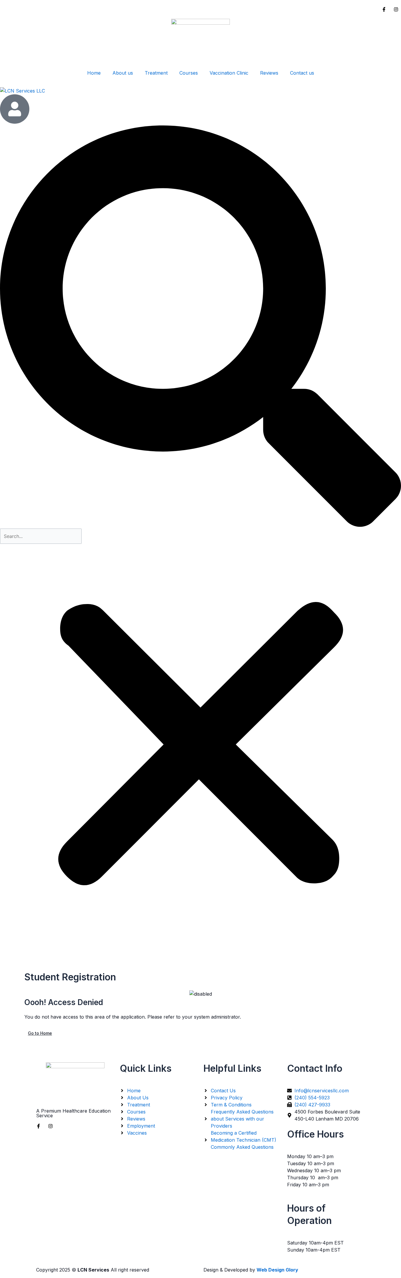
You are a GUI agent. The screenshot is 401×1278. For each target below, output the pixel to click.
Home (94, 73)
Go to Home (40, 1033)
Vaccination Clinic (229, 73)
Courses (188, 73)
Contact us (302, 73)
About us (122, 73)
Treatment (156, 73)
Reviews (269, 73)
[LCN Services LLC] (200, 90)
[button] (200, 327)
